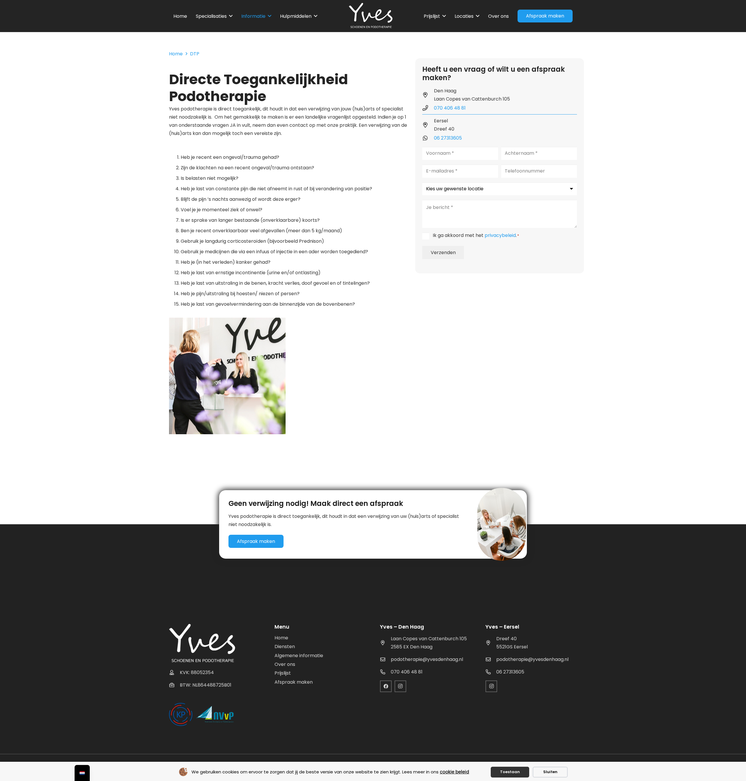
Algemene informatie (299, 655)
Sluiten (550, 772)
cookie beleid (454, 772)
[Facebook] (386, 686)
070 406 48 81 (450, 108)
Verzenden (443, 252)
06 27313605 (448, 138)
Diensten (285, 646)
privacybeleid (500, 235)
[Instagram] (400, 686)
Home (281, 637)
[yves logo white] (371, 16)
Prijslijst (283, 673)
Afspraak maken (294, 682)
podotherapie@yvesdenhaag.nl (427, 659)
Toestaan (510, 772)
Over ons (285, 664)
